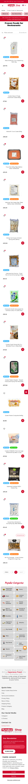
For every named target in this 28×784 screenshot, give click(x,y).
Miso (7, 636)
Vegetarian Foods (9, 622)
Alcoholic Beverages (22, 636)
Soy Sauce (9, 642)
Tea (20, 650)
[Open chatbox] (25, 648)
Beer (20, 629)
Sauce (8, 649)
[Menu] (3, 5)
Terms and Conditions (8, 695)
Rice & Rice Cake (9, 609)
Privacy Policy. (14, 768)
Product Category (7, 706)
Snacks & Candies (22, 609)
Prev (6, 572)
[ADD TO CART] (22, 65)
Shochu (21, 622)
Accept (13, 772)
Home (3, 10)
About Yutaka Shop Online (9, 690)
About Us (5, 13)
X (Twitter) (4, 718)
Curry (21, 589)
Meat (7, 596)
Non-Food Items (22, 657)
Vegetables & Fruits (9, 589)
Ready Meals (21, 602)
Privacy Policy (5, 698)
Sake (20, 616)
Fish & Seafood (8, 602)
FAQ (3, 693)
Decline (13, 776)
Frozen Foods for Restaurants (15, 10)
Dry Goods (9, 629)
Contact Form (6, 725)
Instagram (5, 716)
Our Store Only (16, 13)
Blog (3, 709)
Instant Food (21, 596)
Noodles (8, 616)
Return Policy (5, 701)
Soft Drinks (21, 644)
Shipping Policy (6, 703)
